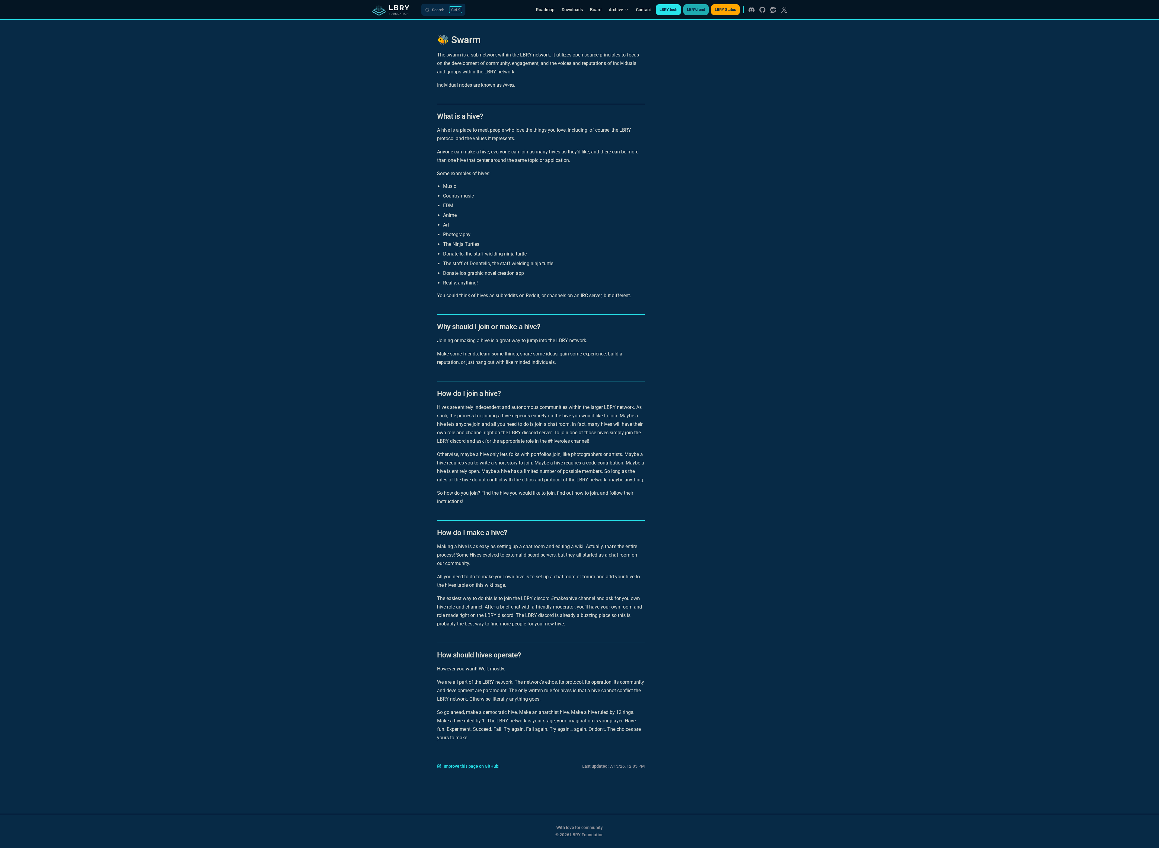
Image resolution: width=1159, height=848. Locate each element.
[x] (784, 9)
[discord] (751, 9)
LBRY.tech (668, 9)
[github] (762, 9)
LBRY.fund (696, 9)
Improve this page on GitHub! (472, 766)
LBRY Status (725, 9)
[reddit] (773, 9)
